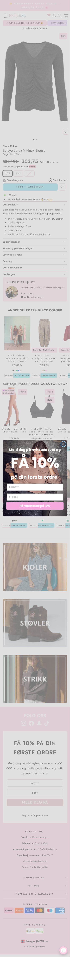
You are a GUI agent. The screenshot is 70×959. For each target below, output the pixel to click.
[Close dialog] (63, 444)
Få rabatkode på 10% (35, 506)
